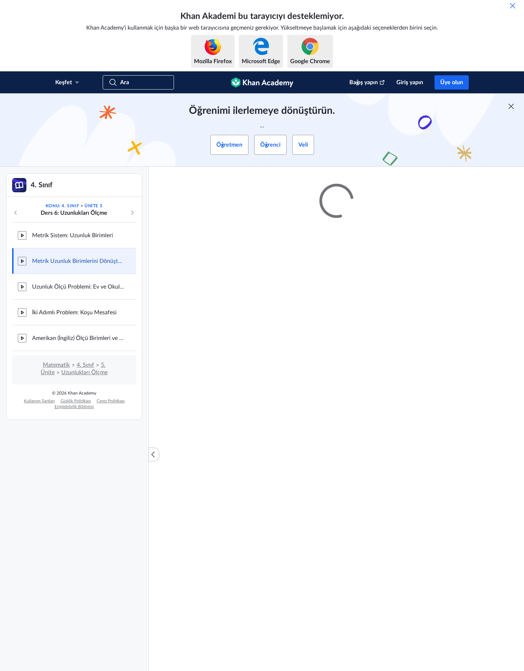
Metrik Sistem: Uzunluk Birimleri (72, 235)
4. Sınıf (85, 365)
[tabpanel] (336, 441)
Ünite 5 (93, 206)
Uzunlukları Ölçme (84, 372)
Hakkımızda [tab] (229, 422)
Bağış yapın (363, 82)
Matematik (56, 365)
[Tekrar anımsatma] (512, 5)
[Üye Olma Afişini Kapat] (511, 106)
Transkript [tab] (265, 422)
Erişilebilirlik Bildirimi (74, 407)
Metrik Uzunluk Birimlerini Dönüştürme (78, 261)
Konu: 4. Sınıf (62, 206)
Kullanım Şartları (39, 401)
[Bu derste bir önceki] (15, 212)
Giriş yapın (409, 82)
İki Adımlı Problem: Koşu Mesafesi (74, 312)
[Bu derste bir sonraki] (132, 212)
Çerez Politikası (111, 401)
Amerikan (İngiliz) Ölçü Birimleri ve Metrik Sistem (78, 338)
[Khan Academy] (262, 82)
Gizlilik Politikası (76, 401)
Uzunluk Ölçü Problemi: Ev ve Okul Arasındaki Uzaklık (78, 287)
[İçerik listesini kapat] (154, 454)
